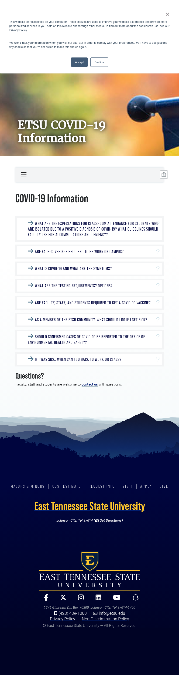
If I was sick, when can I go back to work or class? (78, 359)
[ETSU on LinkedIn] (96, 599)
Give (164, 486)
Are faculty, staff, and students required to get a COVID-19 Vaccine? (93, 302)
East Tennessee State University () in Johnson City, (89, 571)
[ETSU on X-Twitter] (61, 599)
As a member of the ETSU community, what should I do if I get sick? (91, 319)
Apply (146, 486)
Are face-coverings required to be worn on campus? (79, 251)
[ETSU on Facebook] (44, 599)
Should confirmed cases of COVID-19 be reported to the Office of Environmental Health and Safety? (86, 339)
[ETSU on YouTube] (114, 599)
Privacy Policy (62, 618)
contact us (90, 384)
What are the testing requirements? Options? (74, 285)
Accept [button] (79, 62)
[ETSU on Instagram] (79, 599)
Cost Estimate (66, 486)
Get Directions (110, 520)
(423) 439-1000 (73, 613)
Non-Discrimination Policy (105, 618)
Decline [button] (99, 62)
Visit (128, 486)
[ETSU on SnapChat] (133, 599)
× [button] (167, 12)
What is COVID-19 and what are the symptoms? (73, 268)
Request (102, 486)
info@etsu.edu (112, 613)
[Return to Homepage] (164, 174)
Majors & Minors (28, 486)
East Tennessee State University (89, 506)
